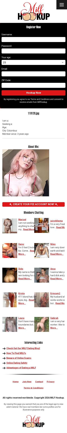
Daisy (21, 244)
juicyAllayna (56, 221)
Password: (7, 46)
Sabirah (54, 318)
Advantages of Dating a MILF (21, 368)
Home (16, 381)
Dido (20, 269)
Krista (21, 293)
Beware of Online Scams (18, 358)
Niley (52, 244)
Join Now (26, 381)
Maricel (22, 219)
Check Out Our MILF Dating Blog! (23, 348)
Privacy (50, 381)
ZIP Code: (6, 80)
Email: (4, 69)
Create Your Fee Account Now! (33, 204)
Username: (7, 34)
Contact (39, 381)
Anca (52, 269)
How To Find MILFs (16, 353)
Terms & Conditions (33, 388)
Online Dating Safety (16, 363)
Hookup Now (33, 92)
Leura (21, 318)
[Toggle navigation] (62, 4)
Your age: (6, 57)
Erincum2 (55, 293)
